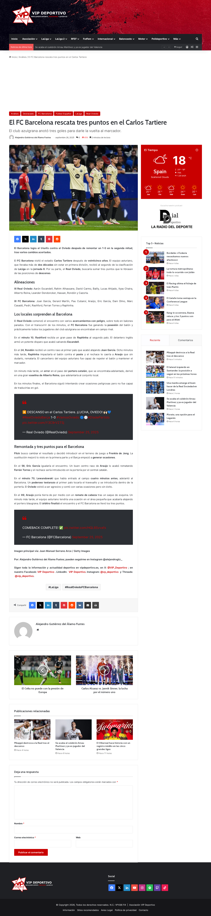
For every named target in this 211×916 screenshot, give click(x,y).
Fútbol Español (63, 113)
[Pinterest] (49, 239)
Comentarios (185, 340)
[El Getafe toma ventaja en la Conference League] (155, 302)
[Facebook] (17, 239)
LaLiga (45, 38)
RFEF (74, 38)
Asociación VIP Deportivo (142, 904)
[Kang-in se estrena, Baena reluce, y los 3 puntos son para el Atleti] (155, 317)
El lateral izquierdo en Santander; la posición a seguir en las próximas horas (182, 370)
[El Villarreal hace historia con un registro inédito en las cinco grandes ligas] (115, 729)
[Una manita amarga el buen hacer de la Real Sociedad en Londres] (155, 387)
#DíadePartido (98, 417)
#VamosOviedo (68, 417)
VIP (71, 571)
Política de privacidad (125, 910)
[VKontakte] (79, 605)
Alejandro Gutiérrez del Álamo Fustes (33, 137)
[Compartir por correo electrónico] (87, 605)
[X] (25, 239)
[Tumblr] (41, 239)
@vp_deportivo (109, 571)
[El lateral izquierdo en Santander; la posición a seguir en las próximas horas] (155, 371)
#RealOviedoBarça (36, 417)
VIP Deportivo (45, 571)
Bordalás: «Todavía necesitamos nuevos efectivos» (177, 256)
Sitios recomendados (88, 910)
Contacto (143, 910)
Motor (141, 38)
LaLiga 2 (60, 38)
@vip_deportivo (24, 576)
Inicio (14, 38)
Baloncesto (125, 38)
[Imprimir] (95, 605)
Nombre (19, 823)
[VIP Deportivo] (39, 15)
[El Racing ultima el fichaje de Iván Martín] (155, 288)
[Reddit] (57, 239)
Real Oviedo (92, 113)
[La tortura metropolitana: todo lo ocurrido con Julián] (155, 273)
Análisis (23, 57)
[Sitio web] (38, 630)
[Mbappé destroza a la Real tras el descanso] (32, 729)
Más (175, 38)
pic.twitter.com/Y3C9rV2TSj (43, 423)
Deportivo (80, 571)
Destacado (28, 113)
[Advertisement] (105, 85)
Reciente (155, 340)
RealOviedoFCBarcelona (82, 587)
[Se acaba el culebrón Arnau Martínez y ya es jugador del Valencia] (73, 729)
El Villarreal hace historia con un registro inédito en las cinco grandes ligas (113, 746)
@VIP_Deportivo (117, 567)
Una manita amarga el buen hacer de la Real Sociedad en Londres (182, 386)
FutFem (87, 38)
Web (78, 837)
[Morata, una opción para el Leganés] (155, 419)
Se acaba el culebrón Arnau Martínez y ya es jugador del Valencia (70, 746)
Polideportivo (159, 38)
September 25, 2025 (83, 432)
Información (69, 910)
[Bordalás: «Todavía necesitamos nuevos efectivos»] (155, 257)
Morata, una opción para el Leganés (53, 47)
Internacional (105, 38)
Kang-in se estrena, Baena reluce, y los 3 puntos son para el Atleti (180, 316)
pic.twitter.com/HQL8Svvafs (85, 528)
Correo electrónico (25, 837)
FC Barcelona (45, 113)
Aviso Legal (107, 910)
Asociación (28, 38)
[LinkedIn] (33, 239)
